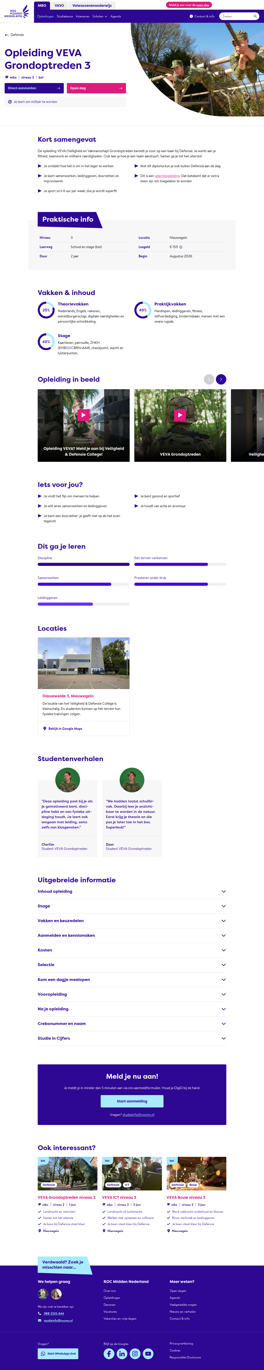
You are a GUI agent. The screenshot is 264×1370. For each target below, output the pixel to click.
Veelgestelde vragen (183, 1304)
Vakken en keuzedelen (61, 920)
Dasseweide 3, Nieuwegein (68, 696)
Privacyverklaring (181, 1343)
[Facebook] (109, 1353)
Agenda (116, 16)
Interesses (82, 16)
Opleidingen (45, 16)
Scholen (98, 16)
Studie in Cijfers (54, 1038)
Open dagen (178, 1291)
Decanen (110, 1304)
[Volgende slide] (221, 379)
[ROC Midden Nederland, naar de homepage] (17, 11)
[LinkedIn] (122, 1353)
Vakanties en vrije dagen (120, 1318)
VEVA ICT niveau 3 (119, 1197)
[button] (181, 247)
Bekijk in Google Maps (62, 728)
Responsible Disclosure (185, 1357)
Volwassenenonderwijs (92, 5)
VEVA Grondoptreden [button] (180, 454)
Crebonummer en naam (62, 1023)
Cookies (175, 1350)
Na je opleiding (53, 1009)
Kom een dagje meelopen (64, 979)
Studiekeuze (65, 16)
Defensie (17, 34)
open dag (202, 5)
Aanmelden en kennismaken (66, 935)
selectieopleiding (167, 175)
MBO (42, 5)
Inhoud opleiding (55, 891)
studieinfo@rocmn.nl (138, 1114)
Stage (44, 906)
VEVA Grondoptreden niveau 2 (66, 1197)
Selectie (46, 964)
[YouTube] (148, 1353)
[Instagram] (135, 1353)
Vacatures (110, 1311)
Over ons (110, 1291)
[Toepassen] (255, 16)
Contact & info (204, 16)
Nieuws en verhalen (183, 1311)
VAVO (59, 5)
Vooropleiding (52, 994)
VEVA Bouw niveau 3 (186, 1197)
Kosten (45, 950)
